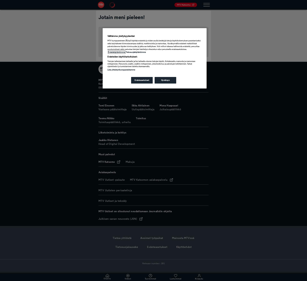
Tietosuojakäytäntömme (136, 52)
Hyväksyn (165, 80)
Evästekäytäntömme (116, 52)
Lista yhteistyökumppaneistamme (121, 69)
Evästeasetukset (142, 80)
